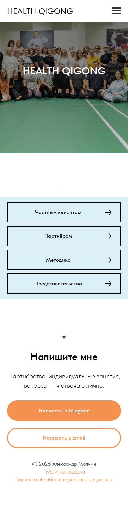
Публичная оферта (64, 471)
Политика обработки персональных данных (64, 479)
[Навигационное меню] (116, 10)
